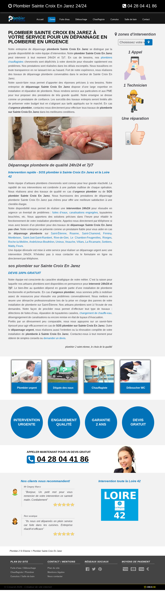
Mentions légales (56, 572)
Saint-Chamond (91, 233)
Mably (11, 246)
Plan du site (53, 568)
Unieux (60, 241)
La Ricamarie (93, 241)
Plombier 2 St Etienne (20, 551)
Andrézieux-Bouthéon (41, 241)
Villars (80, 241)
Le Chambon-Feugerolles (85, 237)
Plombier (29, 572)
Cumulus (14, 576)
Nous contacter (55, 576)
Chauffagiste (16, 572)
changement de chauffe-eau (95, 313)
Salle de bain (27, 576)
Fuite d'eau (15, 568)
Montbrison (14, 237)
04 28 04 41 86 (142, 5)
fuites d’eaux (59, 212)
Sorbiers (107, 241)
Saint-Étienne (59, 233)
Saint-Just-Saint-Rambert (37, 237)
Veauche (70, 241)
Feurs (19, 246)
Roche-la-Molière (18, 241)
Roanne (74, 233)
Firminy (107, 233)
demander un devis (54, 338)
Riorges (107, 237)
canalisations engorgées (83, 212)
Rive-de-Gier (61, 237)
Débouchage (29, 568)
